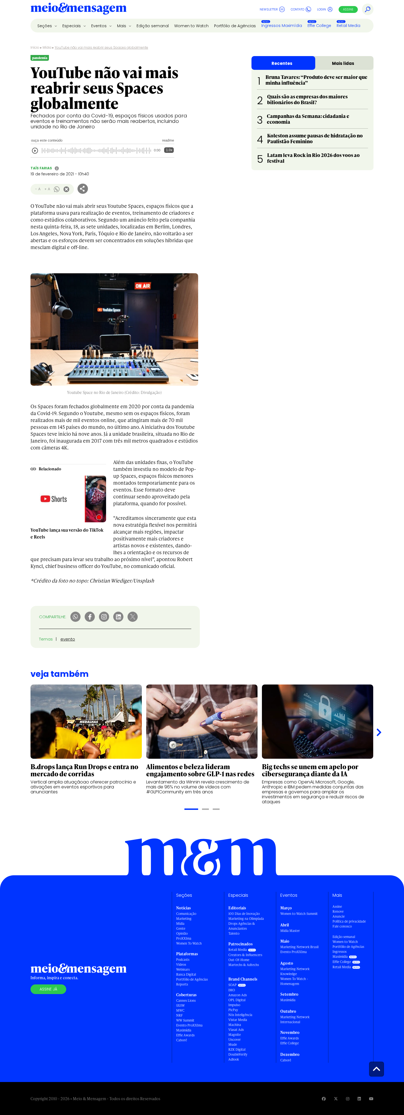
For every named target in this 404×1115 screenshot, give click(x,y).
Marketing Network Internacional (294, 1019)
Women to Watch (191, 26)
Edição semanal (153, 26)
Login (321, 9)
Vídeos (181, 964)
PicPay (233, 1010)
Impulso (234, 1005)
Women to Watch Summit (299, 913)
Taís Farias (41, 168)
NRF (179, 1015)
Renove (338, 911)
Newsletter (269, 9)
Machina (234, 1024)
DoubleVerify (237, 1054)
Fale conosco (342, 926)
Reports (182, 984)
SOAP (232, 984)
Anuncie (339, 916)
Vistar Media (237, 1019)
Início (35, 47)
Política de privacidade (349, 921)
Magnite (234, 1034)
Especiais (72, 26)
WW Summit (185, 1020)
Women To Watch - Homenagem (294, 981)
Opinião (182, 933)
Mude (232, 1044)
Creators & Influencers (245, 955)
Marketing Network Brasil (299, 947)
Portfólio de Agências (235, 26)
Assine (348, 9)
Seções (45, 26)
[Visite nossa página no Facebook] (324, 1098)
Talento (233, 933)
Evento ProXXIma (189, 1025)
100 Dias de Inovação (244, 913)
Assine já (48, 989)
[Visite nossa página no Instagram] (347, 1098)
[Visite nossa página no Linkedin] (359, 1098)
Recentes (282, 63)
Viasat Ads (236, 1029)
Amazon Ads (237, 995)
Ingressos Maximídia (281, 25)
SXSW (180, 1005)
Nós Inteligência (240, 1014)
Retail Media (348, 25)
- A (37, 189)
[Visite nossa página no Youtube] (371, 1098)
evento (67, 639)
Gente (180, 928)
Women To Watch (189, 943)
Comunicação (186, 913)
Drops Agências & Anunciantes (241, 926)
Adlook (233, 1059)
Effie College (319, 25)
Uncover (234, 1039)
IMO (231, 990)
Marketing (184, 918)
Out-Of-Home (238, 959)
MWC (180, 1010)
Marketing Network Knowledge (294, 971)
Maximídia (183, 1030)
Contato (297, 9)
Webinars (183, 969)
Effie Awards (185, 1035)
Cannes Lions (186, 1000)
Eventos (99, 26)
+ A (47, 189)
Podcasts (182, 959)
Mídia (47, 47)
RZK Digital (236, 1049)
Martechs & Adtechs (243, 964)
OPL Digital (236, 1000)
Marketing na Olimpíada (246, 918)
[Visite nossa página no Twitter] (336, 1098)
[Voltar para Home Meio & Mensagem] (79, 9)
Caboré (181, 1040)
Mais (122, 26)
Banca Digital (186, 974)
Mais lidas (343, 63)
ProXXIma (183, 938)
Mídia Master (290, 930)
